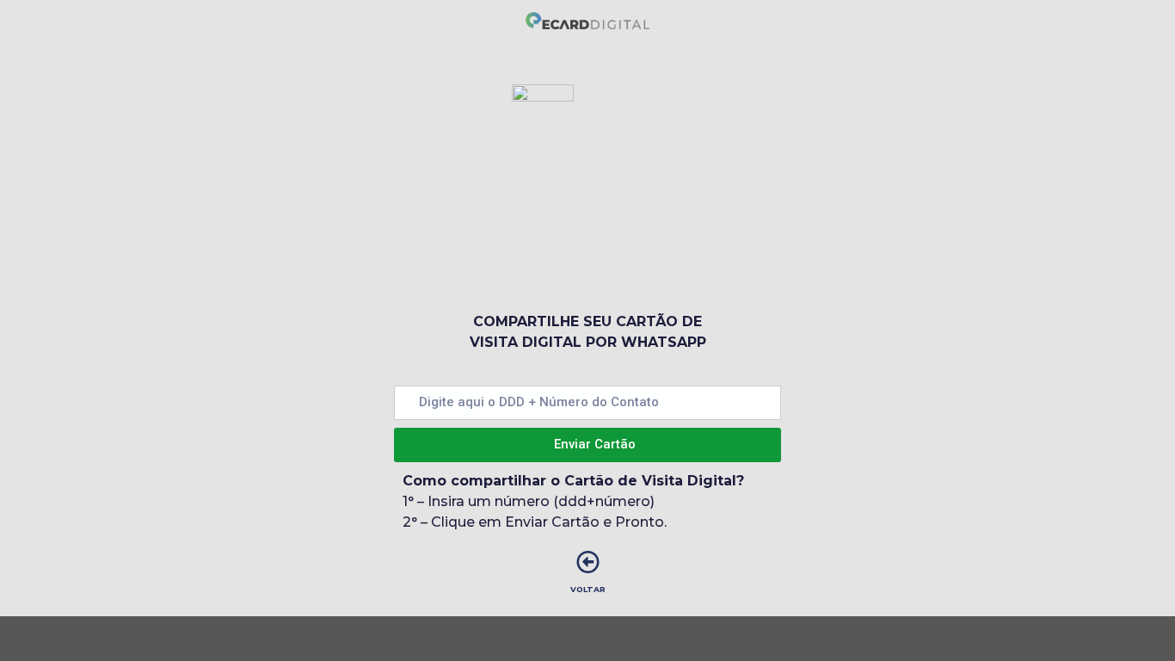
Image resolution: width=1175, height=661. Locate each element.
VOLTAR (588, 589)
